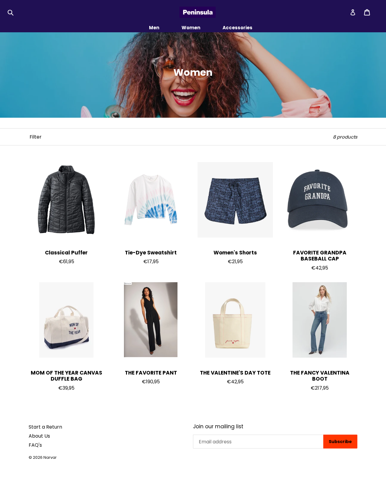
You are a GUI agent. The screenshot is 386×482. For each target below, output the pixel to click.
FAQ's (35, 445)
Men (154, 27)
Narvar (50, 457)
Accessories (237, 27)
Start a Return (45, 426)
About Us (39, 436)
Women (191, 27)
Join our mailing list (218, 426)
